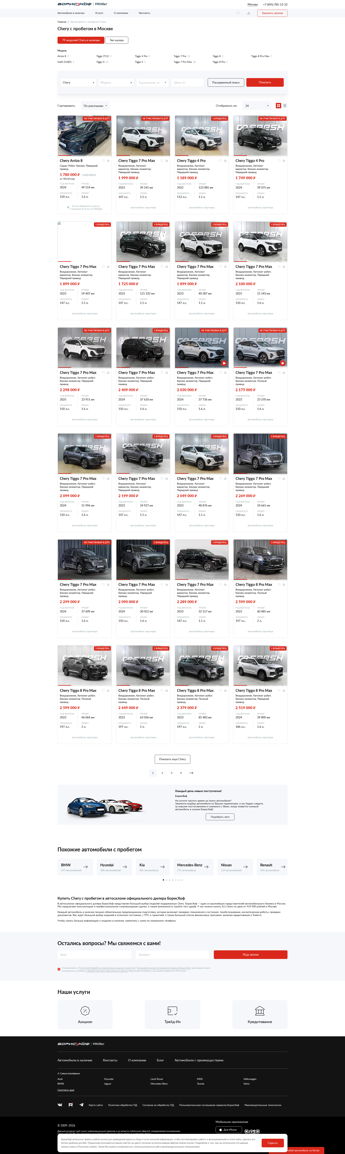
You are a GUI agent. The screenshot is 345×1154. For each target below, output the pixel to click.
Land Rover (157, 1079)
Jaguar (107, 1083)
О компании (121, 13)
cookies (93, 1146)
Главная (62, 21)
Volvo (246, 1083)
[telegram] (81, 1105)
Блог (160, 1060)
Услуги (99, 13)
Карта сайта (96, 1105)
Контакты (144, 13)
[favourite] (238, 13)
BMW (61, 1083)
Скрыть (273, 1143)
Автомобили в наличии (71, 13)
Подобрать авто (220, 816)
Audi (60, 1079)
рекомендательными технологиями (180, 1146)
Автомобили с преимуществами (199, 1060)
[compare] (248, 13)
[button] (163, 880)
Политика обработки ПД (122, 1105)
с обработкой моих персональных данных (107, 970)
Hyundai (108, 1079)
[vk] (60, 1105)
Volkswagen (249, 1079)
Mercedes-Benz (159, 1083)
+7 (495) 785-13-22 (275, 4)
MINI (200, 1079)
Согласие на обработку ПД (158, 1105)
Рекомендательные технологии (263, 1105)
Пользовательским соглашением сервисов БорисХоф (163, 967)
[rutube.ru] (71, 1104)
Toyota (200, 1083)
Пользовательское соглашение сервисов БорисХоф (209, 1105)
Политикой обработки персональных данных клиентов (107, 967)
